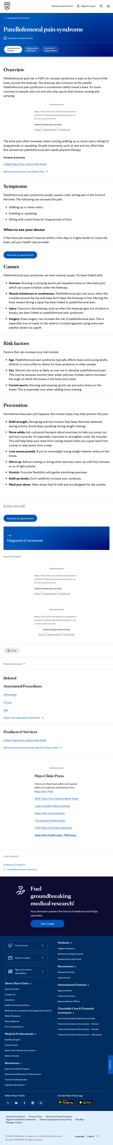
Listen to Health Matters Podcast (52, 805)
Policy (37, 129)
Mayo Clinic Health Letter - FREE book (55, 835)
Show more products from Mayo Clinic (24, 171)
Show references (13, 663)
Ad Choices (64, 129)
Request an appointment (20, 254)
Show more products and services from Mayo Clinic (31, 747)
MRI (6, 710)
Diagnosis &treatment (32, 49)
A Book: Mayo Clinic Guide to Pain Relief (25, 163)
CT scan (8, 702)
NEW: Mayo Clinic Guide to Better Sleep (56, 798)
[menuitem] (13, 49)
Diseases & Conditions (18, 18)
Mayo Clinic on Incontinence (50, 813)
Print (13, 650)
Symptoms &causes (13, 49)
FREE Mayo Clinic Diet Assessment (53, 827)
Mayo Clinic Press (43, 791)
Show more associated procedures (22, 717)
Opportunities (50, 129)
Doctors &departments (50, 49)
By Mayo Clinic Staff (14, 505)
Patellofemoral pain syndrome (43, 29)
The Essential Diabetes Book (50, 820)
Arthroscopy (10, 694)
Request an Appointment (21, 38)
